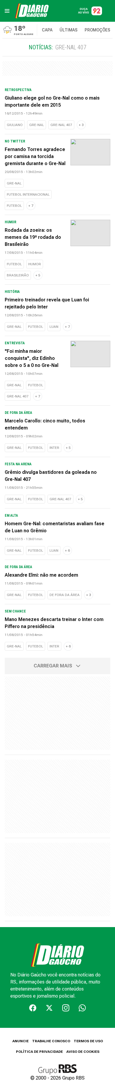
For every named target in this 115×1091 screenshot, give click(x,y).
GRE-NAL (36, 125)
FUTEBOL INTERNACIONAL (28, 194)
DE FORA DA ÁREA (65, 595)
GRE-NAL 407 (61, 125)
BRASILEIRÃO (18, 275)
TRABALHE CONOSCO (51, 1041)
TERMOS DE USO (88, 1041)
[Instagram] (65, 1007)
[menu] (7, 10)
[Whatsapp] (82, 1007)
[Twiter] (49, 1007)
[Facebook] (32, 1007)
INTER (54, 448)
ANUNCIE (20, 1041)
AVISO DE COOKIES (82, 1052)
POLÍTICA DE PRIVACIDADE (39, 1052)
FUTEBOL (14, 206)
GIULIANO (15, 125)
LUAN (54, 327)
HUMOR (34, 264)
